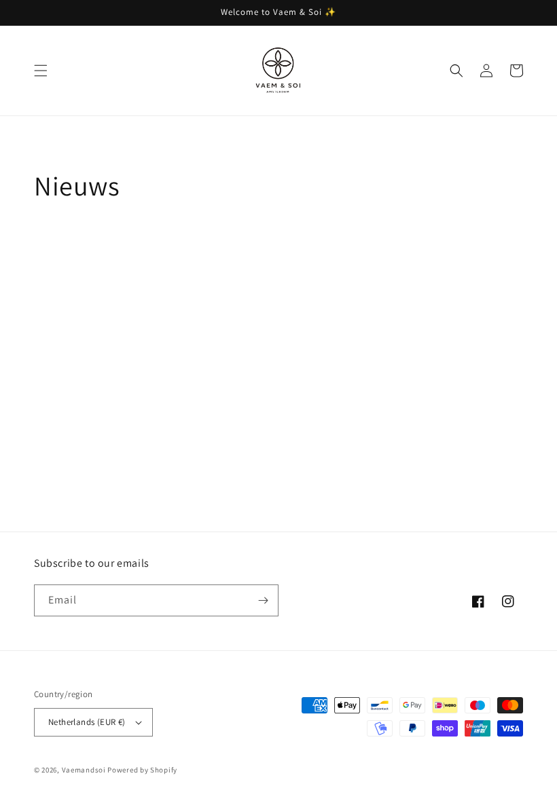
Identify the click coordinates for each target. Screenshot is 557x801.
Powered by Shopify (142, 770)
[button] (41, 71)
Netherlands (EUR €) (87, 722)
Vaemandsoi (84, 770)
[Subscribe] (263, 600)
